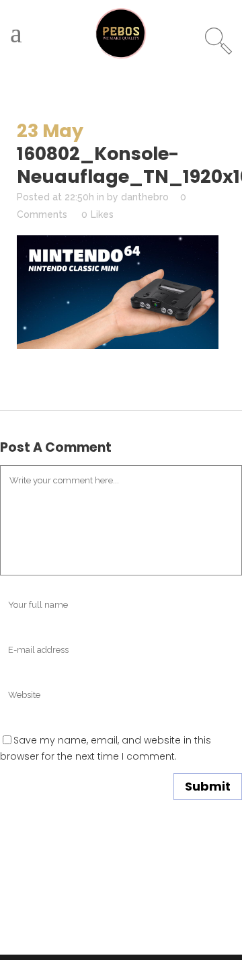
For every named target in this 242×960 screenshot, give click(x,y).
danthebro (145, 197)
